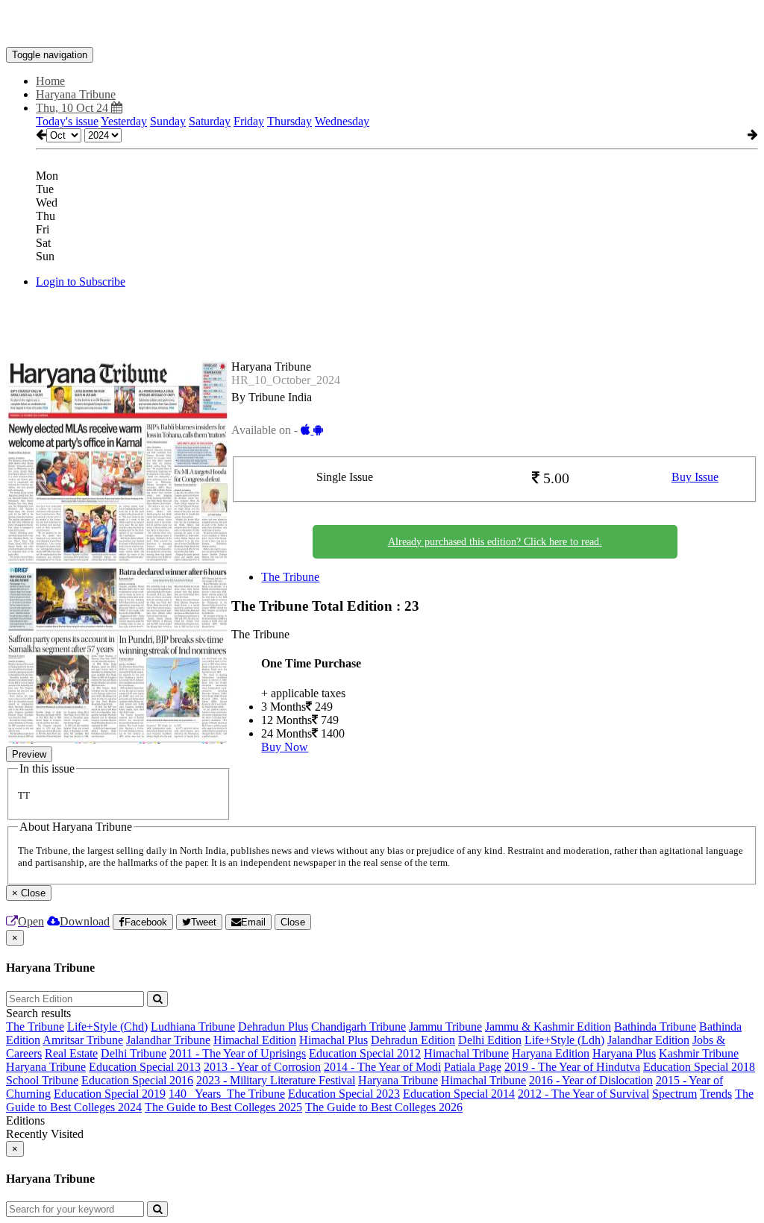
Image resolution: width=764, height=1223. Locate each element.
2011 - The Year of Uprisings (237, 1053)
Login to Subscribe (80, 281)
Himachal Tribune (466, 1053)
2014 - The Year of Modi (382, 1066)
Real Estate (71, 1053)
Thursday (289, 121)
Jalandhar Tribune (168, 1040)
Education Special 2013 (145, 1066)
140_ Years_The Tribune (227, 1093)
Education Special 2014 (459, 1093)
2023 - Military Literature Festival (275, 1080)
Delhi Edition (490, 1040)
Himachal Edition (254, 1040)
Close (293, 922)
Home (50, 81)
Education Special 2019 (110, 1093)
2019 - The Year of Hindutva (572, 1066)
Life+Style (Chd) (107, 1026)
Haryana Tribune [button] (76, 94)
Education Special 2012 (365, 1053)
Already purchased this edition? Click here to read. (495, 541)
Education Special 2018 (699, 1066)
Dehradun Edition (413, 1040)
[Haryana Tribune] (382, 24)
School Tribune (42, 1080)
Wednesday (342, 121)
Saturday (210, 121)
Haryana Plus (624, 1053)
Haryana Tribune (46, 1066)
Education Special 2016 (137, 1080)
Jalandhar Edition (648, 1040)
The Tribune (290, 576)
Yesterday (124, 121)
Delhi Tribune (133, 1053)
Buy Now (284, 747)
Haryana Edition (550, 1053)
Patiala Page (472, 1066)
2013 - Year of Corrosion (262, 1066)
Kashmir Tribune (699, 1053)
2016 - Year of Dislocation (591, 1080)
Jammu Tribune (445, 1026)
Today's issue (67, 121)
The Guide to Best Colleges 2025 (223, 1107)
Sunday (168, 121)
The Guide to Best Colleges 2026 (384, 1107)
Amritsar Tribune (83, 1040)
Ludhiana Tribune (193, 1026)
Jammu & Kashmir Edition (548, 1026)
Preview (29, 754)
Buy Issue (694, 477)
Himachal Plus (333, 1040)
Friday (249, 121)
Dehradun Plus (273, 1026)
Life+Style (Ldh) (564, 1040)
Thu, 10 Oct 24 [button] (73, 107)
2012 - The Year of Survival (583, 1093)
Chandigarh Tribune (358, 1026)
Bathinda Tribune (655, 1026)
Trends (716, 1093)
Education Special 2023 (344, 1093)
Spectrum (674, 1093)
